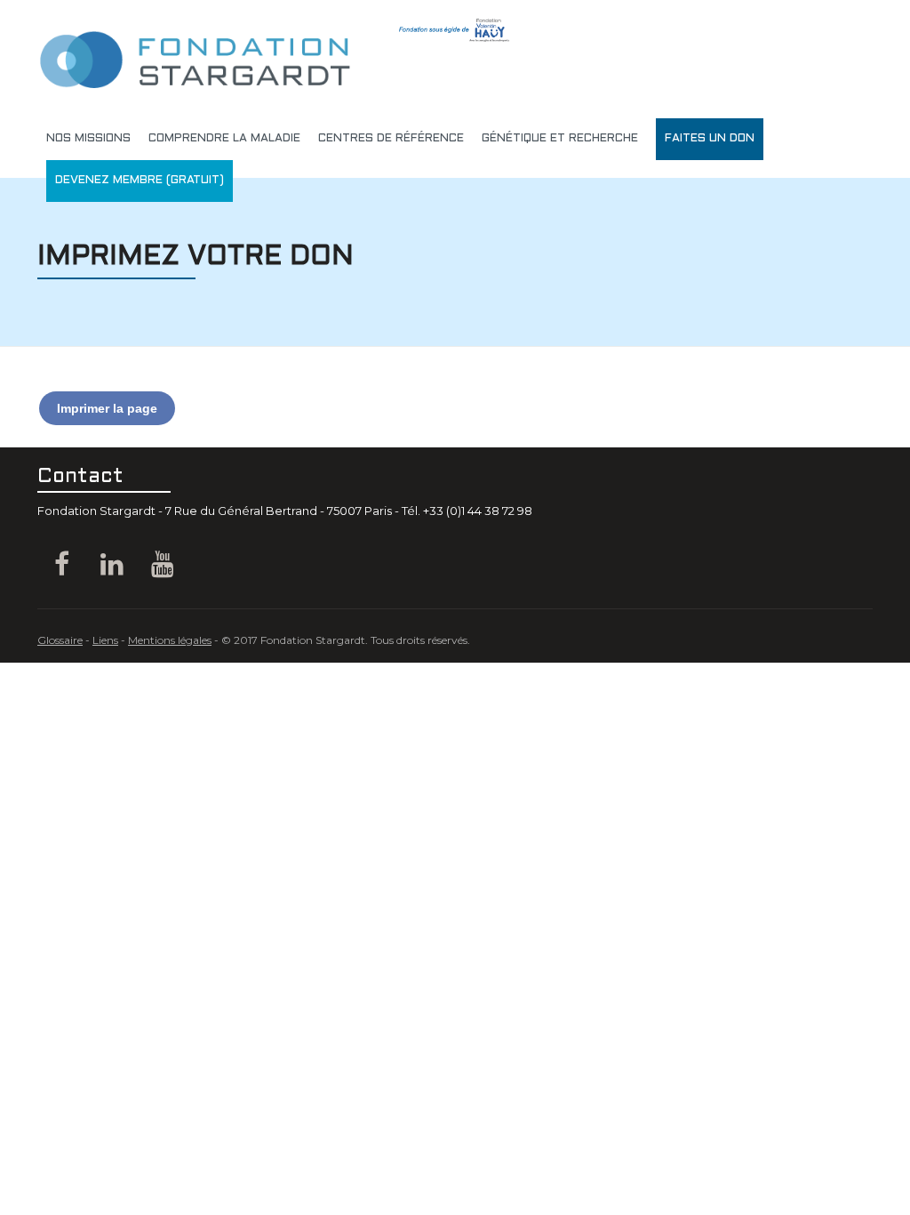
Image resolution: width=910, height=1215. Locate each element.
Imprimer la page (107, 408)
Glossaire (60, 640)
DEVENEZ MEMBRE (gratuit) (139, 180)
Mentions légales (170, 640)
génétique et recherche (560, 138)
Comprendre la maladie (224, 138)
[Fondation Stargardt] (194, 49)
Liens (105, 640)
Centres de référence (391, 138)
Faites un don (709, 138)
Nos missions (88, 138)
